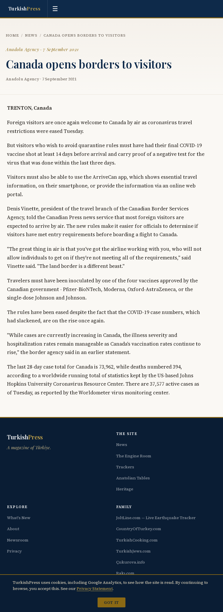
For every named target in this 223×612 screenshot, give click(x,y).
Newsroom (17, 540)
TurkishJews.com (133, 551)
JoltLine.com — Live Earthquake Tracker (156, 518)
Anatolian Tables (133, 478)
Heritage (124, 489)
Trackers (125, 467)
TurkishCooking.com (137, 540)
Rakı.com (125, 573)
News (31, 35)
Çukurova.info (130, 562)
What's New (18, 518)
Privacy (14, 551)
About (13, 529)
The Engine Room (133, 456)
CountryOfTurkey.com (138, 529)
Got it (111, 602)
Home (12, 35)
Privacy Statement (95, 588)
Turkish (24, 8)
